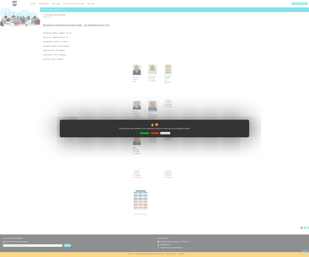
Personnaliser (165, 133)
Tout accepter (144, 133)
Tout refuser (155, 133)
